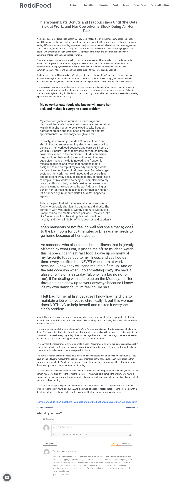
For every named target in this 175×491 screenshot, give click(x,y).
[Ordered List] (67, 434)
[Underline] (60, 434)
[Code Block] (77, 434)
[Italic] (57, 434)
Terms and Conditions (160, 5)
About (115, 5)
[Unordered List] (70, 434)
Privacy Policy (140, 5)
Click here (66, 402)
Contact (126, 5)
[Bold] (53, 434)
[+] (87, 434)
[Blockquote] (73, 434)
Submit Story (89, 5)
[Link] (80, 434)
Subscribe (103, 5)
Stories (73, 5)
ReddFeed (35, 5)
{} (83, 434)
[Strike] (63, 434)
